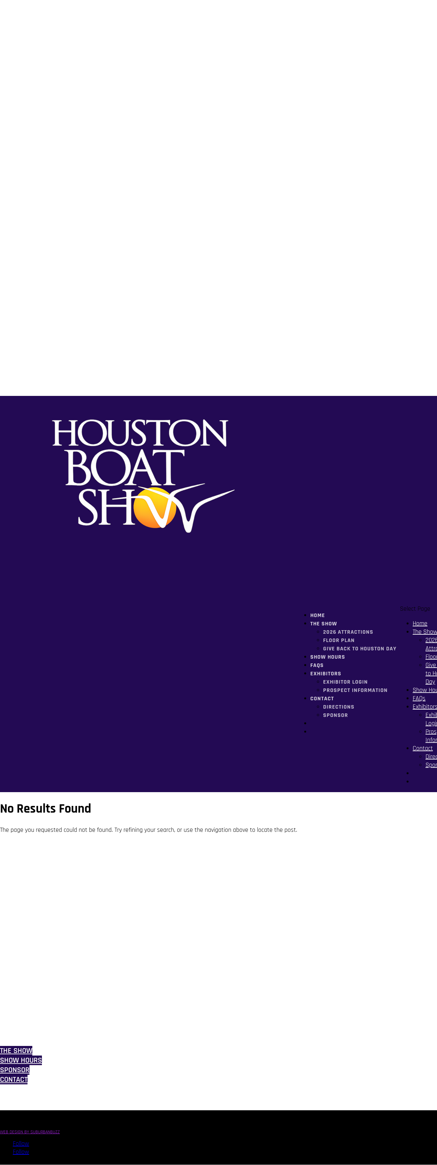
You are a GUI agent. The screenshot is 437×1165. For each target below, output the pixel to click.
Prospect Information (355, 690)
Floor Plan (339, 640)
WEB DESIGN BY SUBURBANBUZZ (30, 1132)
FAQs (419, 698)
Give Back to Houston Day (359, 648)
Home (420, 623)
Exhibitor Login (345, 682)
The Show (16, 1051)
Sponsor (335, 715)
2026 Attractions (348, 632)
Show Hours (327, 657)
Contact (322, 698)
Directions (338, 707)
